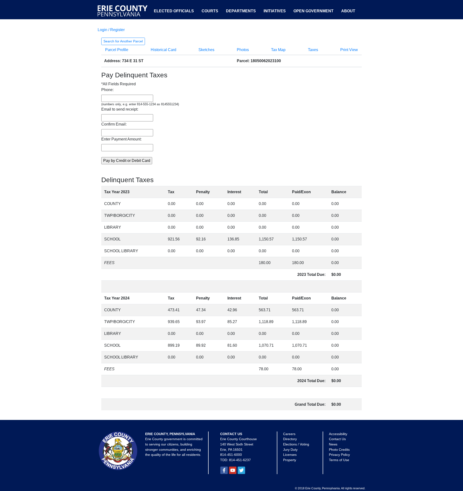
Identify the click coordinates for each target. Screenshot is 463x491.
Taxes (313, 50)
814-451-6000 (231, 455)
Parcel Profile (116, 50)
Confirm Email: (114, 124)
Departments (241, 11)
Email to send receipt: (119, 109)
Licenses (290, 455)
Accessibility (338, 434)
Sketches (206, 50)
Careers (289, 434)
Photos (243, 50)
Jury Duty (290, 449)
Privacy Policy (339, 455)
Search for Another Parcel (123, 41)
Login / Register (111, 30)
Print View (349, 50)
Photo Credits (339, 449)
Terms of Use (339, 460)
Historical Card (163, 50)
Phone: (107, 90)
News (333, 444)
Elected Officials (174, 11)
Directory (290, 439)
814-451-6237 (240, 460)
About (348, 11)
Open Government (313, 11)
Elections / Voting (296, 444)
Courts (210, 11)
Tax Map (278, 50)
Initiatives (275, 11)
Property (289, 460)
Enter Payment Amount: (121, 139)
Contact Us (337, 439)
